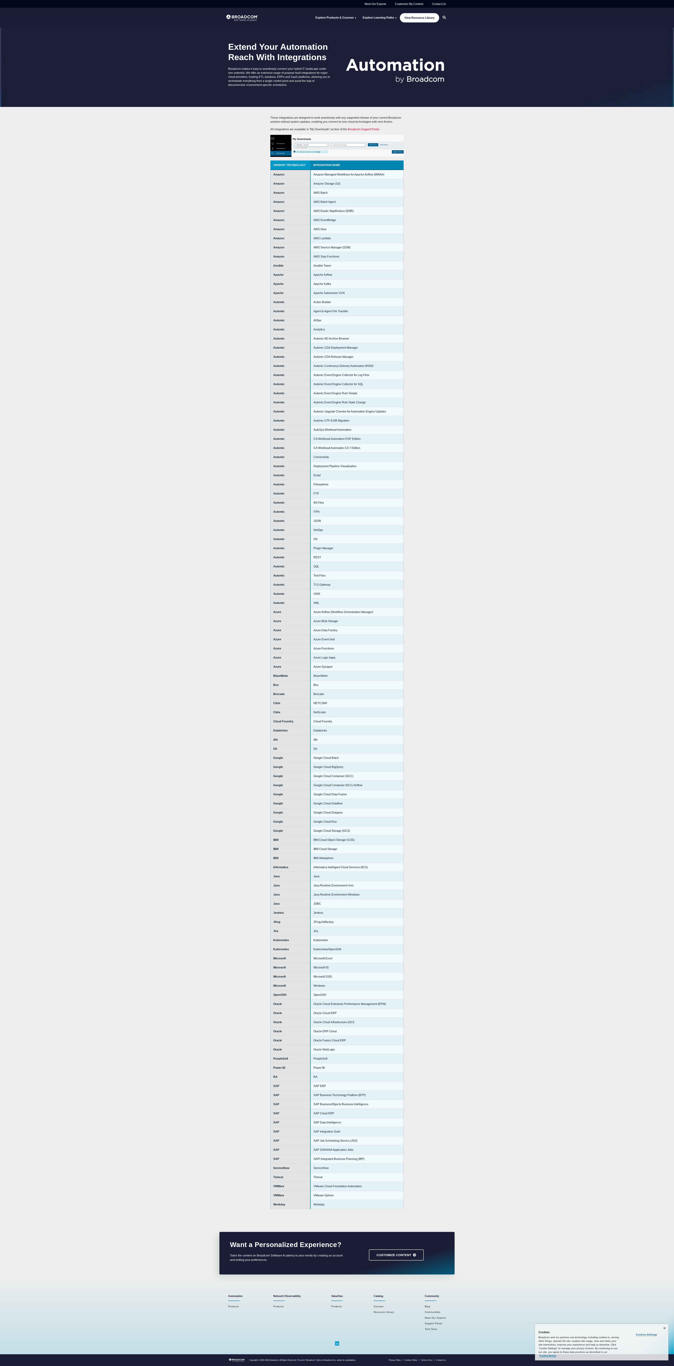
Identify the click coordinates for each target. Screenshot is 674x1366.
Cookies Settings (646, 1334)
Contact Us (439, 3)
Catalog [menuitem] (378, 1295)
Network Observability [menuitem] (287, 1295)
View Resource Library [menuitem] (419, 17)
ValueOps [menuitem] (337, 1295)
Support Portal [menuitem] (433, 1323)
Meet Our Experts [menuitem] (435, 1317)
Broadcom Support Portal (363, 129)
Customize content (393, 1255)
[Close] (664, 1328)
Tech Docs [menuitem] (431, 1329)
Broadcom (274, 1360)
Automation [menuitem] (235, 1295)
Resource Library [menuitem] (384, 1312)
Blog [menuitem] (427, 1306)
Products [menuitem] (233, 1306)
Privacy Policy (395, 1360)
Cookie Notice (547, 1355)
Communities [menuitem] (432, 1312)
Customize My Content (409, 3)
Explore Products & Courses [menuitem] (334, 17)
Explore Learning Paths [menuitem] (378, 17)
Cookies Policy (411, 1360)
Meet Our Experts (375, 3)
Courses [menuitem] (379, 1306)
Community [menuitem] (432, 1295)
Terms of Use (426, 1360)
